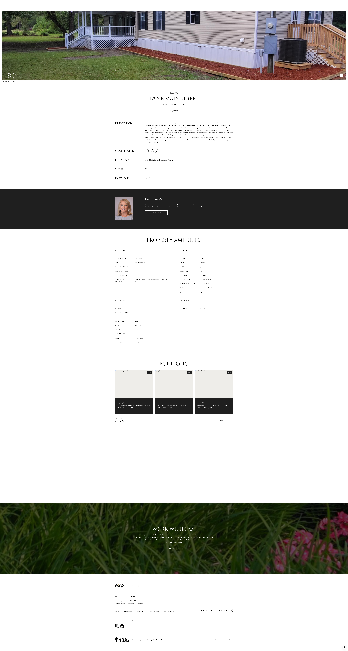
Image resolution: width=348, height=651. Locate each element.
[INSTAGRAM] (206, 610)
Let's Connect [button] (174, 548)
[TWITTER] (221, 610)
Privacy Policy (228, 640)
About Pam (128, 611)
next (14, 75)
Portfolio (140, 611)
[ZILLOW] (231, 610)
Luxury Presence (161, 640)
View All (221, 420)
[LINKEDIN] (211, 610)
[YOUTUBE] (226, 610)
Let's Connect (169, 611)
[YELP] (216, 610)
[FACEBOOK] (202, 610)
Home (117, 611)
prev (9, 75)
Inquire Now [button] (174, 111)
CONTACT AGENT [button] (156, 212)
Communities (154, 611)
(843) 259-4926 (181, 207)
